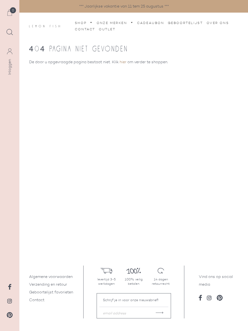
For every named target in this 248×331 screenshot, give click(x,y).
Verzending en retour (48, 284)
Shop (81, 23)
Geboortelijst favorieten (51, 292)
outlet (107, 29)
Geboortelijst (185, 23)
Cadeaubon (150, 23)
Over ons (218, 23)
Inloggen (9, 67)
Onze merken (113, 23)
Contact (85, 29)
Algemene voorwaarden (51, 276)
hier (123, 62)
